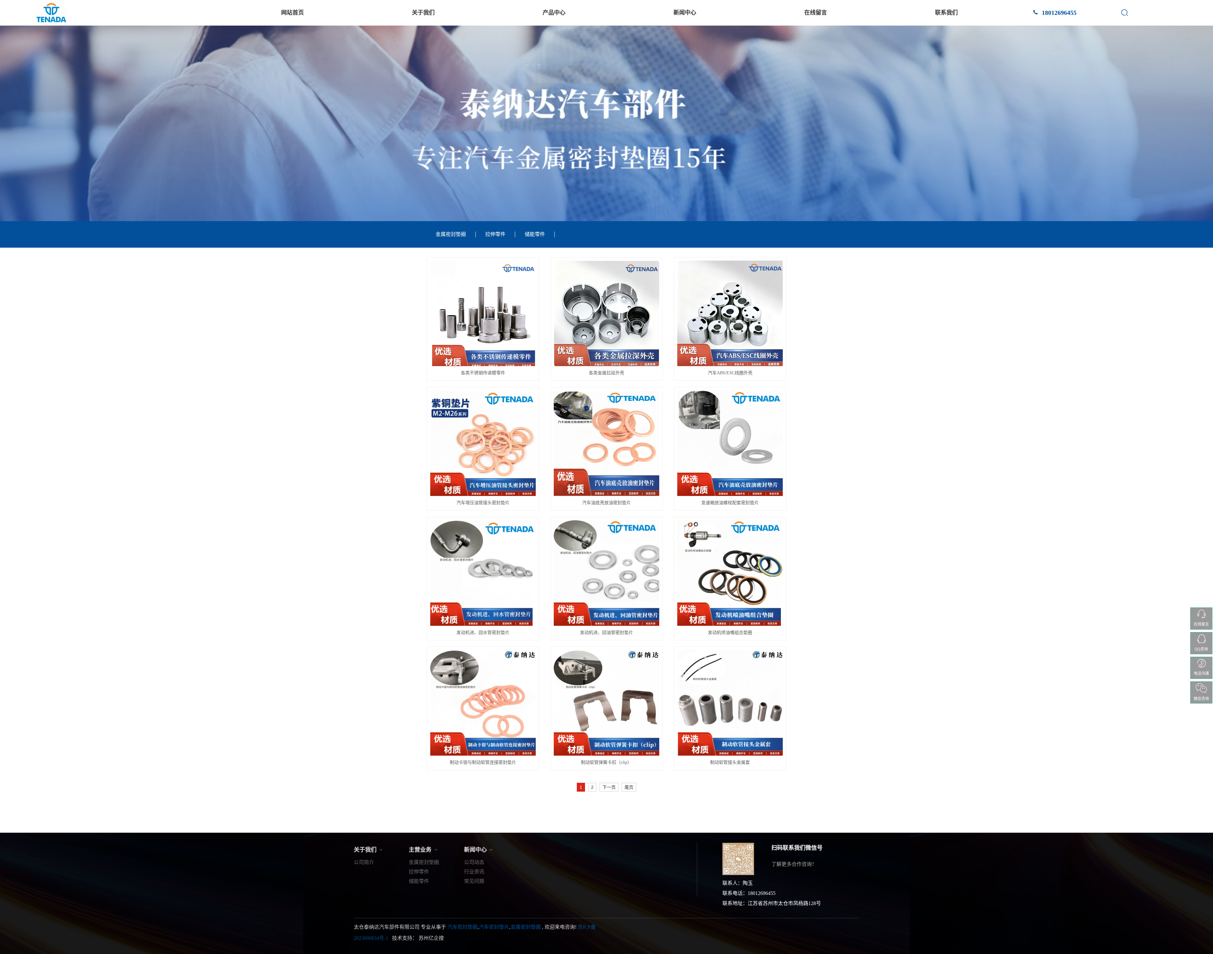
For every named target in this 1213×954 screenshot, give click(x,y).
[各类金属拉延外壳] (606, 313)
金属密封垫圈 (451, 234)
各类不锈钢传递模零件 (483, 373)
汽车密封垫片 (494, 927)
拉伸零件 (495, 234)
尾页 (629, 787)
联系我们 (946, 12)
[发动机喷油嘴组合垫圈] (730, 573)
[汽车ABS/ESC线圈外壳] (730, 313)
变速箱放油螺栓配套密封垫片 (730, 502)
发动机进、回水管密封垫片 (483, 632)
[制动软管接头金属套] (730, 703)
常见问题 (474, 881)
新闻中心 (684, 12)
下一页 (609, 787)
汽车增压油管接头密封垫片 (483, 502)
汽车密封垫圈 (462, 927)
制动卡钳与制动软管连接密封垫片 (483, 762)
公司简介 (364, 862)
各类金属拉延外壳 (606, 373)
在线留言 (815, 12)
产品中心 (554, 12)
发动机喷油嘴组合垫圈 (730, 632)
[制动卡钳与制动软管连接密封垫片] (483, 703)
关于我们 (423, 12)
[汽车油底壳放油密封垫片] (606, 443)
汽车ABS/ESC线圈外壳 (730, 373)
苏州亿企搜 (431, 938)
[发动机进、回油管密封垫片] (606, 573)
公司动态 (474, 862)
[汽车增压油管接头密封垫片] (483, 443)
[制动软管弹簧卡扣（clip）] (606, 703)
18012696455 (1058, 12)
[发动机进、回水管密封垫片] (483, 573)
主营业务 (420, 850)
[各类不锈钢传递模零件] (483, 313)
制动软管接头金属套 (730, 762)
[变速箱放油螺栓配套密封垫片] (730, 443)
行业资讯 (474, 871)
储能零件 (535, 234)
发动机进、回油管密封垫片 (606, 632)
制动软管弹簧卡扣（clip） (606, 762)
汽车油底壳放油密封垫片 (606, 502)
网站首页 (292, 12)
